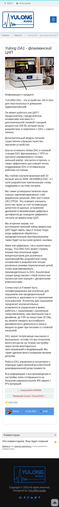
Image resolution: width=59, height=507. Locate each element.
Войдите (6, 446)
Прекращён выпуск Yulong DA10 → (29, 396)
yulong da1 (13, 402)
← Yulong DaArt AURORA (29, 390)
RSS (55, 442)
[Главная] (5, 35)
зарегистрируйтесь (22, 446)
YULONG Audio (37, 490)
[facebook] (24, 498)
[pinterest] (39, 498)
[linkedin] (31, 498)
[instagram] (28, 498)
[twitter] (35, 498)
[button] (53, 19)
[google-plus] (21, 498)
